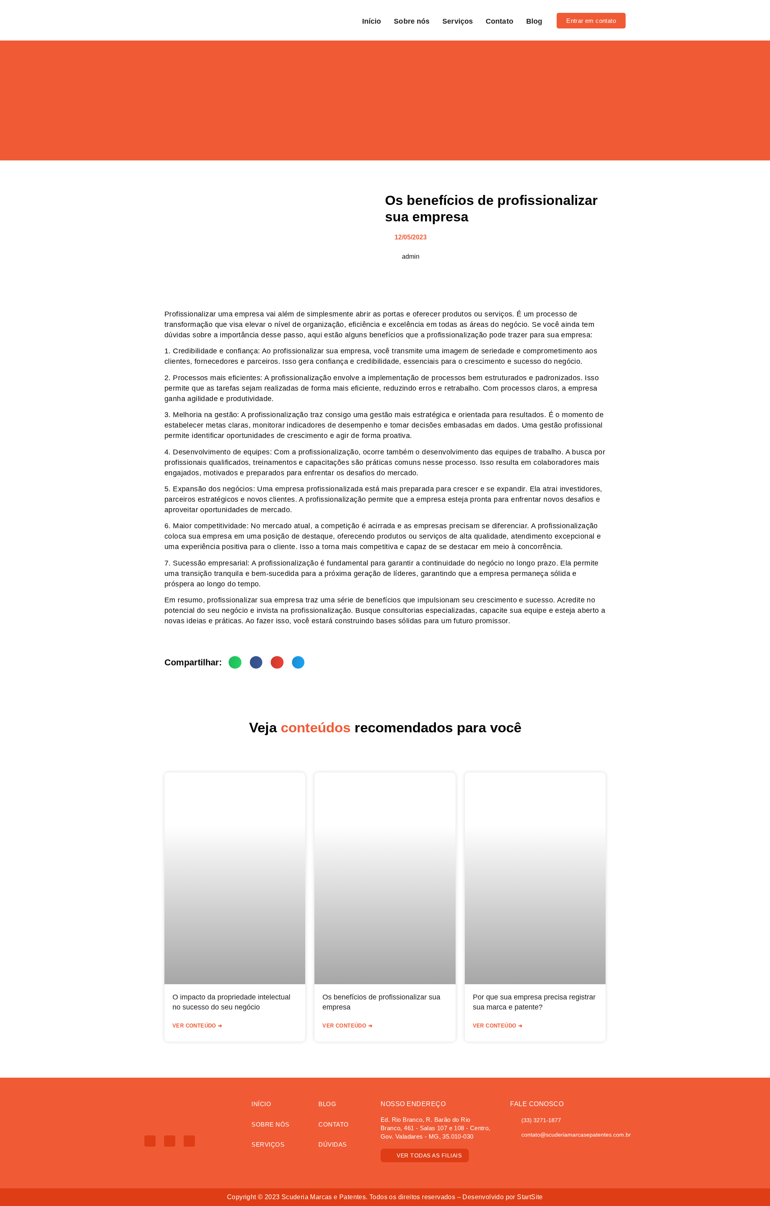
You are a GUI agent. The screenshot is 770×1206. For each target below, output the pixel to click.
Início (371, 21)
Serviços (457, 21)
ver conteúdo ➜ (197, 1026)
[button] (235, 662)
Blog (534, 21)
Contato (499, 21)
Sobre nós (412, 21)
